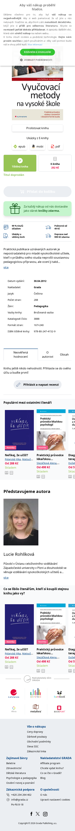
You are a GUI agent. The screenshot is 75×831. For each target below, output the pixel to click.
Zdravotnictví (13, 768)
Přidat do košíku (41, 191)
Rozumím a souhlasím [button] (37, 52)
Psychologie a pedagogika (21, 778)
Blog (43, 778)
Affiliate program (50, 763)
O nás (43, 794)
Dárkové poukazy (37, 736)
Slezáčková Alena (47, 463)
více (6, 267)
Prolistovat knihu (37, 128)
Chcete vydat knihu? (52, 768)
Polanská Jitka (13, 459)
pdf (57, 146)
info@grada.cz (19, 799)
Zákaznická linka (36, 751)
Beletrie (10, 763)
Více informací (35, 44)
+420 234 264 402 (21, 794)
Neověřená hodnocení (20, 354)
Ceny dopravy (35, 731)
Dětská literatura (16, 773)
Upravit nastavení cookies (55, 799)
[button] (37, 60)
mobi (39, 146)
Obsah (64, 354)
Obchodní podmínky (39, 741)
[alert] (37, 33)
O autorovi (47, 354)
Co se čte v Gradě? (51, 773)
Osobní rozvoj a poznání (20, 782)
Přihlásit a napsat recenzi (41, 385)
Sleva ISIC (33, 746)
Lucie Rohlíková (18, 554)
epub (21, 146)
